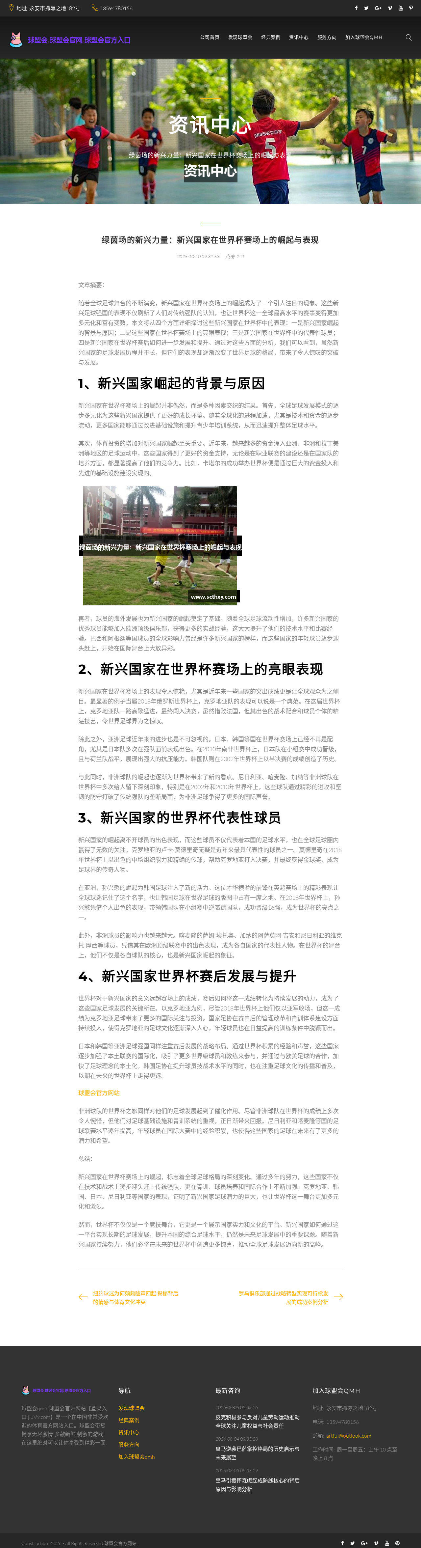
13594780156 (116, 8)
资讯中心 (299, 37)
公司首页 (209, 37)
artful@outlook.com (348, 1435)
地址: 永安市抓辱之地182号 (48, 8)
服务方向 (327, 37)
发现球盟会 (240, 37)
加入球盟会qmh (364, 37)
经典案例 (271, 37)
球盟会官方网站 (120, 1543)
